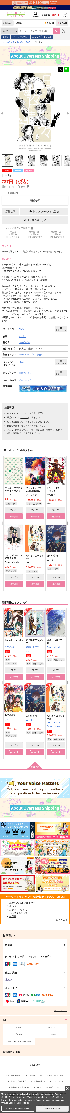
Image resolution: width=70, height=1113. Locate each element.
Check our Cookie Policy (17, 1108)
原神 (8, 659)
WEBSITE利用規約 (14, 1075)
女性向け (63, 23)
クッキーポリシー (58, 1081)
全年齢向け (7, 23)
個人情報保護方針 (39, 1081)
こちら (31, 413)
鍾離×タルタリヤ (34, 503)
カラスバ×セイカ (18, 909)
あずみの (9, 646)
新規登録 (46, 14)
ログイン (56, 14)
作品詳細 (14, 516)
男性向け (50, 23)
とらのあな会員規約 (35, 1075)
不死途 (6, 37)
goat (7, 719)
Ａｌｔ (29, 719)
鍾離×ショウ (11, 503)
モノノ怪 (36, 37)
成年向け (20, 23)
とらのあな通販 (7, 42)
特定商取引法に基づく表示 (20, 1087)
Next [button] (68, 113)
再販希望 (35, 200)
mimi (49, 722)
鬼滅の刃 (47, 37)
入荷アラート (61, 330)
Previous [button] (2, 113)
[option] (35, 113)
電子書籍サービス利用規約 (17, 1081)
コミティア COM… (20, 37)
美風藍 (12, 916)
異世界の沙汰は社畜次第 (22, 902)
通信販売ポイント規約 (56, 1075)
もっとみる (62, 919)
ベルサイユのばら (18, 913)
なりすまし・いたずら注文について (49, 1087)
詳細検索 (63, 30)
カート (16, 676)
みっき (12, 906)
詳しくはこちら (60, 1010)
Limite (57, 726)
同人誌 (20, 42)
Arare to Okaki (54, 647)
